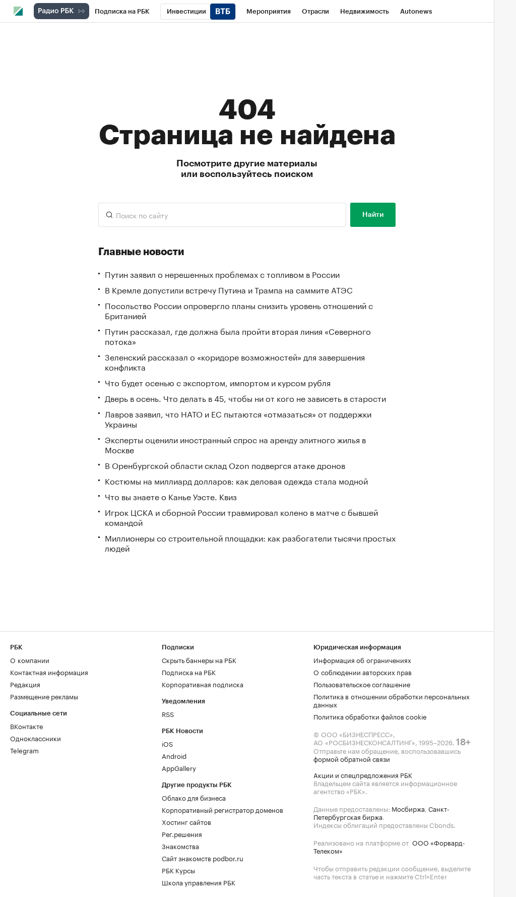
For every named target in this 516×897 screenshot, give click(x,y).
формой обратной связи (351, 758)
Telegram (24, 750)
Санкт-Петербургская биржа (381, 812)
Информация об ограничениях (362, 659)
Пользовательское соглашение (361, 684)
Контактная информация (49, 672)
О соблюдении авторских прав (362, 672)
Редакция (25, 684)
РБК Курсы (178, 870)
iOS (167, 743)
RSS (168, 713)
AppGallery (179, 767)
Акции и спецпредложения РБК (362, 774)
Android (174, 755)
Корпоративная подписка (202, 684)
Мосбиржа (408, 808)
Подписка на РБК (189, 672)
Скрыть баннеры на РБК (199, 659)
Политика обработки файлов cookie (370, 716)
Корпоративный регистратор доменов (222, 809)
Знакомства (180, 846)
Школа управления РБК (198, 882)
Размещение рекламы (44, 696)
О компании (29, 659)
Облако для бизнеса (194, 797)
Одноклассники (35, 738)
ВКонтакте (26, 726)
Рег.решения (182, 833)
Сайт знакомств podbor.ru (202, 858)
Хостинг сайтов (186, 821)
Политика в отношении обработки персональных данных (391, 700)
